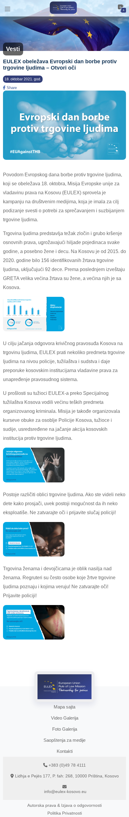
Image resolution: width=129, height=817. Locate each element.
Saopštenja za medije (65, 740)
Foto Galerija (64, 729)
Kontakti (65, 751)
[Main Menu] (7, 8)
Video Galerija (64, 717)
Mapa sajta (64, 706)
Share (11, 87)
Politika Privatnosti (64, 813)
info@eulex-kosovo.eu (65, 791)
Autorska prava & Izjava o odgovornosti (64, 805)
